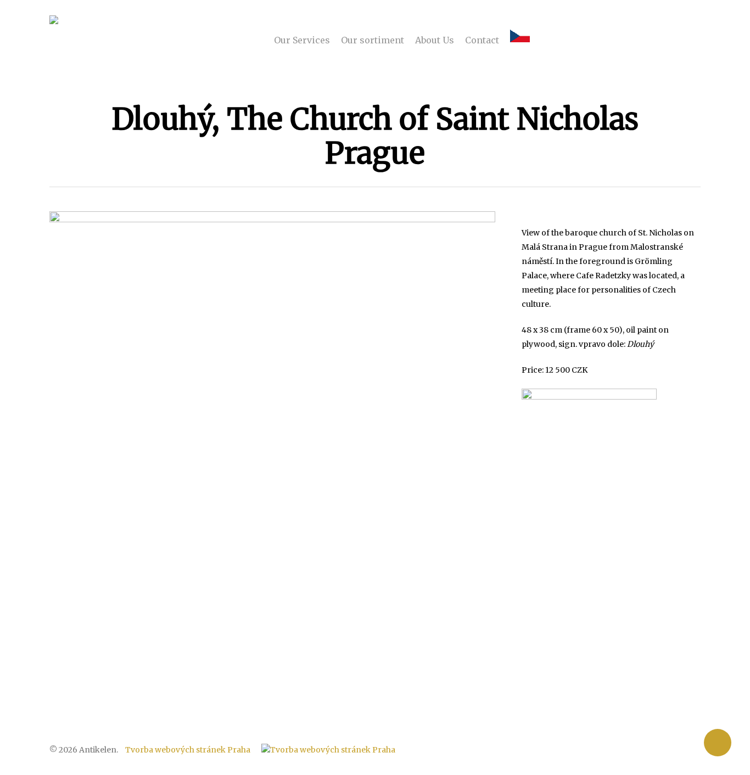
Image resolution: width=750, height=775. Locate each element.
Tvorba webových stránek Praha (187, 750)
